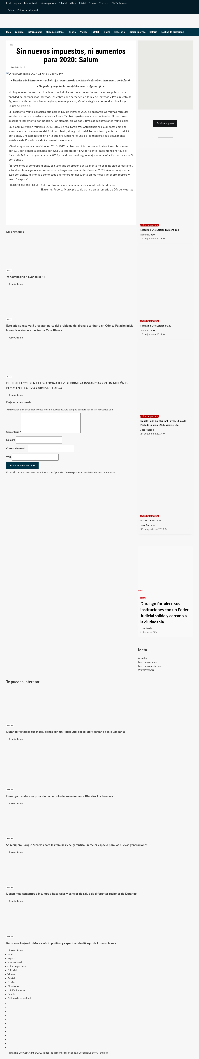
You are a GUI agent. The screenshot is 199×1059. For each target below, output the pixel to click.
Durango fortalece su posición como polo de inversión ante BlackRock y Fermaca (59, 796)
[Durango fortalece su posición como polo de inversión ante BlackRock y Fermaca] (29, 764)
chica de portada (48, 3)
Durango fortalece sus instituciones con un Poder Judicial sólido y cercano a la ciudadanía (65, 731)
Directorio (103, 3)
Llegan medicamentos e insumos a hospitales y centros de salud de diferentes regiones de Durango (71, 893)
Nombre (10, 440)
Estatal (82, 3)
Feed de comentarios (149, 666)
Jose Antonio (16, 67)
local (8, 3)
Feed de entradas (147, 662)
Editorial (63, 3)
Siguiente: (87, 189)
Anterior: (78, 185)
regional (17, 3)
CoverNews (85, 1053)
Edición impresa (119, 3)
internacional (30, 3)
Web (9, 457)
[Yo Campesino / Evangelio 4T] (29, 253)
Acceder (142, 658)
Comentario (13, 432)
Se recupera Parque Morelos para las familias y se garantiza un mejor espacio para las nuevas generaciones (76, 845)
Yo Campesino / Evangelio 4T (25, 276)
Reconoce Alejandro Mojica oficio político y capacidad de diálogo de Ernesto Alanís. (61, 943)
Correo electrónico (16, 448)
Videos (73, 3)
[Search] (191, 32)
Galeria (11, 10)
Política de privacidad (27, 10)
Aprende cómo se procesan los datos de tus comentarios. (85, 472)
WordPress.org (146, 670)
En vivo (92, 3)
